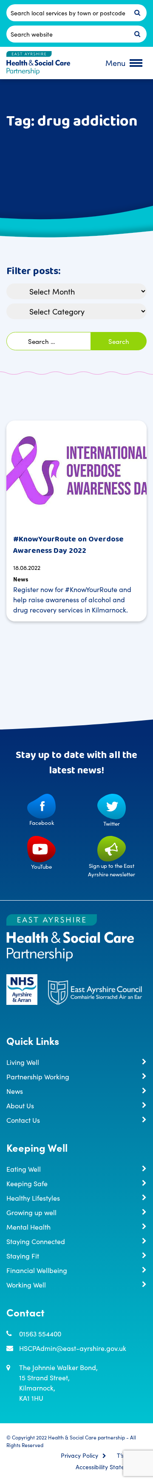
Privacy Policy (79, 1455)
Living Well (22, 1062)
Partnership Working (37, 1076)
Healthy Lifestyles (33, 1197)
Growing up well (31, 1212)
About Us (20, 1105)
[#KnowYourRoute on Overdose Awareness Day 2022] (76, 474)
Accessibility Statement (107, 1467)
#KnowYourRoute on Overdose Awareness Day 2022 (68, 545)
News (20, 579)
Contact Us (23, 1119)
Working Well (26, 1284)
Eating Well (23, 1168)
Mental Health (28, 1226)
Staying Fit (22, 1255)
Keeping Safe (27, 1183)
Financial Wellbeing (36, 1270)
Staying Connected (35, 1241)
